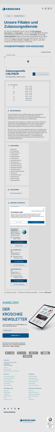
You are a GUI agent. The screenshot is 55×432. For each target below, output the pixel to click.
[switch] (50, 426)
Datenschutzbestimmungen (37, 211)
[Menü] (53, 418)
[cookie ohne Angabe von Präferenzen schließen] (43, 209)
